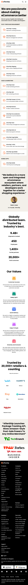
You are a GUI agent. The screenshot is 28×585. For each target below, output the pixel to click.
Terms (7, 576)
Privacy (3, 576)
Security (12, 576)
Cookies (17, 576)
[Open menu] (25, 2)
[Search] (22, 1)
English (5, 555)
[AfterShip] (5, 2)
